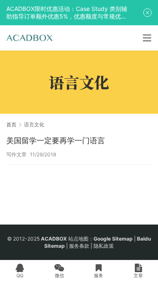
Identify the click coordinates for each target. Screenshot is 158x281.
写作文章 (16, 154)
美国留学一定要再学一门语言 (55, 140)
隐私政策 (104, 246)
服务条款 (79, 246)
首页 (11, 124)
